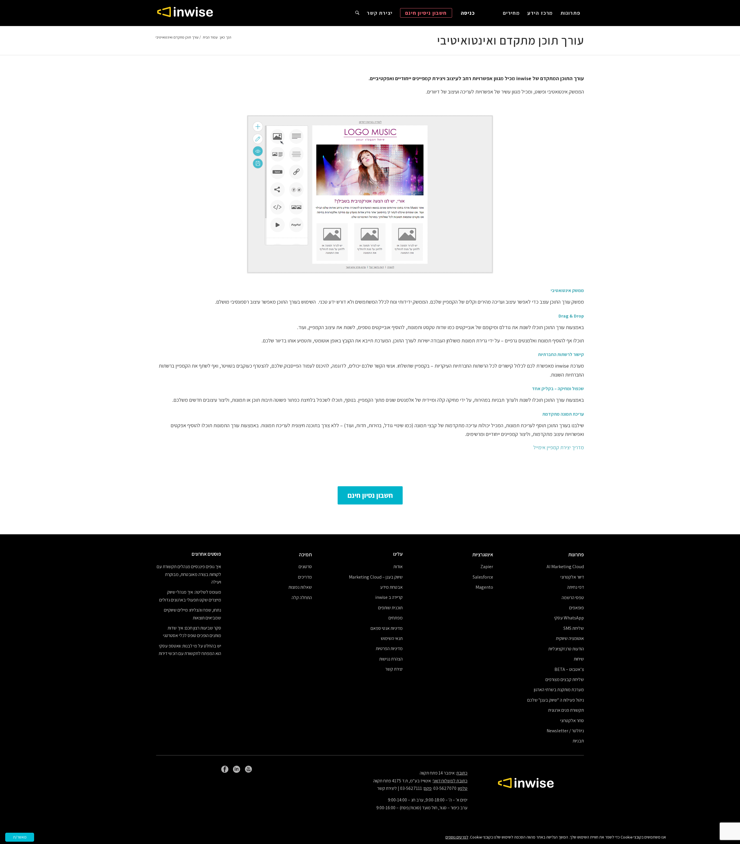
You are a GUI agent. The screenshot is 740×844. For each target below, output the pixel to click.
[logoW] (185, 13)
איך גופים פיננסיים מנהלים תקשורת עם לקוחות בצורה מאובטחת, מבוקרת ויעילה (189, 574)
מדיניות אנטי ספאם (387, 628)
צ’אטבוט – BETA (569, 669)
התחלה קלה (302, 598)
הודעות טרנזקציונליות (566, 649)
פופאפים (576, 608)
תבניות (578, 741)
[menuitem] (570, 13)
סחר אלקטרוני (572, 721)
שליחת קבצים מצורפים (564, 679)
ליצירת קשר (387, 788)
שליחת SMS (573, 628)
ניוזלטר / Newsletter (565, 731)
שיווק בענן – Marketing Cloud (376, 577)
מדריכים (305, 577)
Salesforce (483, 577)
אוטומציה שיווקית (570, 638)
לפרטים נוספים (456, 837)
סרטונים (305, 567)
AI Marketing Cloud (565, 567)
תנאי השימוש (392, 638)
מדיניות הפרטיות (389, 648)
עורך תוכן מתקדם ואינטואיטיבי (510, 40)
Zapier (486, 567)
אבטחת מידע (391, 587)
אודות (398, 567)
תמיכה (305, 554)
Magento (484, 587)
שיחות (579, 659)
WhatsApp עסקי (569, 618)
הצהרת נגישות (391, 659)
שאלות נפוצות (300, 587)
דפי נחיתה (575, 587)
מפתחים (395, 618)
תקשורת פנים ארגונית (566, 710)
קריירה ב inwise (389, 597)
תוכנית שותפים (390, 608)
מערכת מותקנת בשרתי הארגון (559, 690)
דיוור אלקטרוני (572, 577)
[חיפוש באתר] (357, 13)
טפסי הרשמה (573, 598)
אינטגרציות (482, 554)
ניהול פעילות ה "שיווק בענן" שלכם (555, 700)
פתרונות (576, 554)
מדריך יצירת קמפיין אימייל (558, 447)
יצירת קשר (394, 669)
